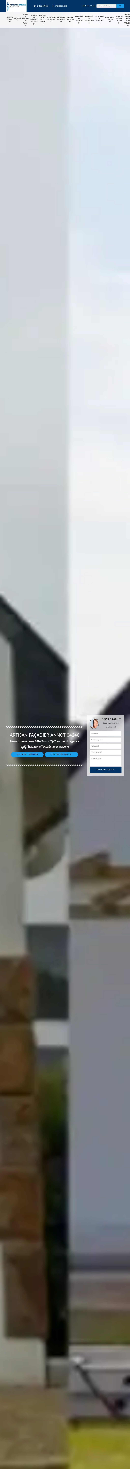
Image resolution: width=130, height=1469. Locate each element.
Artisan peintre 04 (10, 20)
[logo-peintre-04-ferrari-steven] (16, 6)
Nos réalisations (27, 754)
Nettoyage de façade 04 (61, 20)
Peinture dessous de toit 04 (119, 20)
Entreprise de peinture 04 (79, 20)
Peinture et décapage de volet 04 (34, 20)
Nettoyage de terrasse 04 (99, 20)
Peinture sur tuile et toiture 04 (42, 20)
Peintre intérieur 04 (70, 20)
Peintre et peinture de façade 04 (25, 20)
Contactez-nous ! (61, 754)
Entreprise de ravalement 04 (89, 20)
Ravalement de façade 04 (109, 20)
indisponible (42, 6)
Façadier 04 (17, 20)
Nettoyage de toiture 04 (51, 20)
